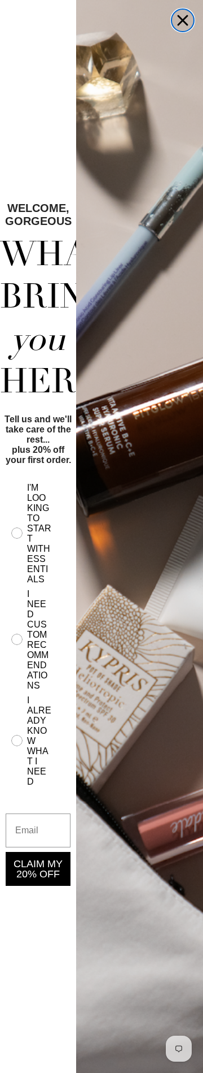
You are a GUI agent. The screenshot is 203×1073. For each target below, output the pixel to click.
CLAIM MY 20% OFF (38, 869)
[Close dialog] (182, 20)
